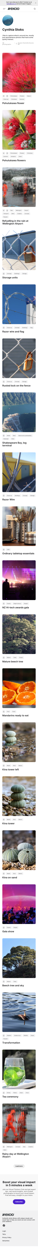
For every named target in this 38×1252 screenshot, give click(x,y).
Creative (19, 213)
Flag (31, 327)
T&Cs (4, 1234)
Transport (6, 213)
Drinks (8, 1092)
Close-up (6, 99)
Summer (22, 99)
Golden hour (17, 1035)
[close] (35, 2)
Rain (12, 210)
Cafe (8, 549)
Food (13, 711)
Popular (6, 217)
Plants (15, 1092)
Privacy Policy (6, 1237)
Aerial (8, 435)
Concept (27, 213)
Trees (15, 657)
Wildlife (26, 1035)
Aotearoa (13, 156)
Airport (26, 210)
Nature (29, 96)
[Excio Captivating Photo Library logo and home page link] (14, 9)
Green (20, 156)
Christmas (14, 99)
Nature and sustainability (25, 435)
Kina (14, 765)
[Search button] (35, 8)
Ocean (32, 1035)
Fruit (8, 711)
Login (4, 1231)
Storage (25, 273)
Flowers (22, 96)
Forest (21, 657)
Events (9, 603)
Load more (19, 1166)
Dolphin (9, 1035)
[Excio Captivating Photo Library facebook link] (3, 1225)
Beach (8, 765)
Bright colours (17, 603)
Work (13, 213)
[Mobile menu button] (4, 9)
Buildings (17, 273)
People (26, 603)
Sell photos (5, 1240)
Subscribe (19, 1202)
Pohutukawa (14, 96)
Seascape (6, 438)
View (12, 438)
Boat (14, 435)
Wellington (18, 210)
